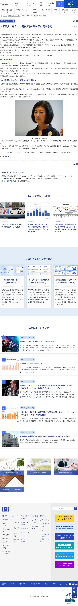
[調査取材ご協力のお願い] (66, 467)
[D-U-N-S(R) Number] (64, 527)
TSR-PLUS (35, 11)
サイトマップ (44, 530)
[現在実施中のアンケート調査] (12, 483)
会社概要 (5, 519)
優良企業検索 (64, 11)
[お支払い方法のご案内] (39, 467)
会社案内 (74, 11)
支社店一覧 (6, 538)
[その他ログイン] (64, 536)
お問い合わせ (44, 520)
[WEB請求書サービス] (12, 467)
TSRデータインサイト (22, 11)
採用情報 (43, 516)
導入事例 (55, 11)
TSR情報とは (7, 156)
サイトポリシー (13, 181)
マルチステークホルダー (6, 554)
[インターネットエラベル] (64, 555)
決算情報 (5, 542)
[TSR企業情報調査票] (64, 564)
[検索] (75, 508)
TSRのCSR (6, 535)
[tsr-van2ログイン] (64, 518)
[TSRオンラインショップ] (64, 546)
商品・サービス (46, 11)
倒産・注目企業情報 (7, 11)
